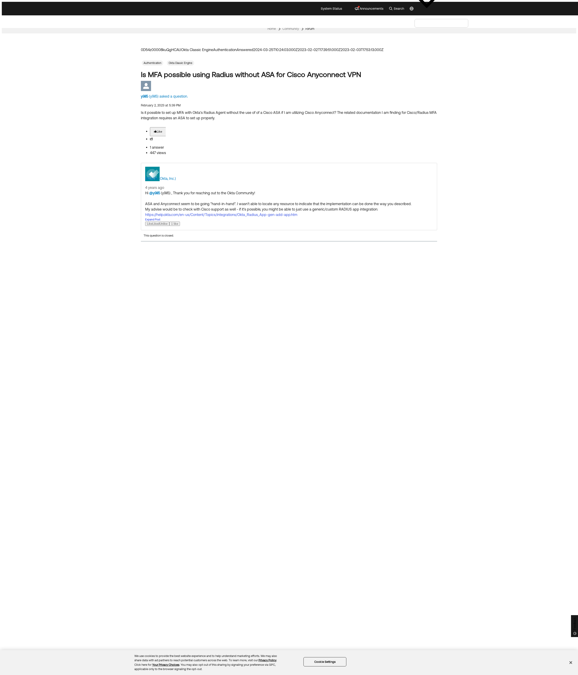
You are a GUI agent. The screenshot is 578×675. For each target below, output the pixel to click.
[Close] (571, 663)
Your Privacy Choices (165, 664)
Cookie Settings (325, 661)
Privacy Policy (267, 660)
